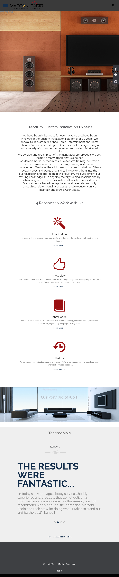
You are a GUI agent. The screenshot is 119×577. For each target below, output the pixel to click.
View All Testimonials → (63, 537)
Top (59, 571)
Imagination (59, 234)
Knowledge (59, 316)
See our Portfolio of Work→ (62, 414)
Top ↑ (47, 414)
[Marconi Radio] (26, 5)
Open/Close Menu (5, 5)
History (59, 358)
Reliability (59, 275)
